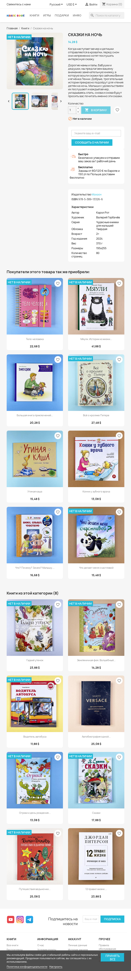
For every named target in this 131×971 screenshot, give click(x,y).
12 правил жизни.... (96, 889)
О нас (40, 945)
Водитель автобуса (34, 736)
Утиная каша (34, 491)
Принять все (112, 957)
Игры (47, 15)
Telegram (29, 919)
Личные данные (77, 945)
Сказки (96, 812)
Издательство (81, 194)
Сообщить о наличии (92, 142)
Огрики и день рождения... (35, 812)
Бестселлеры (15, 949)
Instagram (20, 919)
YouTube (10, 919)
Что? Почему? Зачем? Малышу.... (35, 567)
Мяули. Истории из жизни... (96, 339)
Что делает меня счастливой (96, 567)
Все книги (12, 945)
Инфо (77, 15)
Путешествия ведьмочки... (35, 889)
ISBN (74, 199)
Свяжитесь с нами (19, 4)
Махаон (96, 194)
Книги (34, 15)
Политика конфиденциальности (27, 966)
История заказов (78, 949)
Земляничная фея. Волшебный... (96, 660)
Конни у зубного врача (96, 491)
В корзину (96, 110)
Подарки (62, 15)
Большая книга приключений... (35, 415)
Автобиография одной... (96, 736)
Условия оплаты (46, 949)
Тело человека (35, 339)
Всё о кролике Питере (96, 415)
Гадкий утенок (34, 660)
